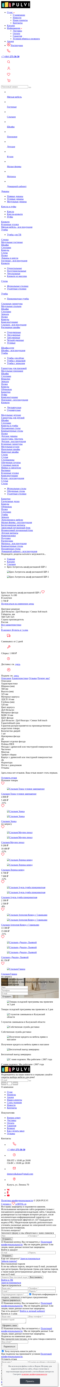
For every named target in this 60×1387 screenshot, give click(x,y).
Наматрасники (8, 535)
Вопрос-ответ (14, 1117)
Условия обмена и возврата (26, 38)
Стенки (5, 239)
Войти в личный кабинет (32, 1311)
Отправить (7, 997)
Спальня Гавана (9, 974)
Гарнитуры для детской (12, 417)
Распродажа (16, 45)
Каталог (11, 25)
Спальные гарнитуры (12, 303)
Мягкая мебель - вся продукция (16, 227)
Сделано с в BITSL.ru (13, 1204)
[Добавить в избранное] (43, 592)
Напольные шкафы (10, 449)
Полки (4, 255)
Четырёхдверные (15, 340)
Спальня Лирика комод (12, 870)
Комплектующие (9, 322)
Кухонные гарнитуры (12, 444)
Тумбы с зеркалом (16, 363)
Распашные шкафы (10, 327)
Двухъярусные (14, 407)
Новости (17, 17)
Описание (6, 678)
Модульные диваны (17, 201)
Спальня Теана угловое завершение (18, 794)
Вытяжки (5, 470)
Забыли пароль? (9, 1261)
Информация (14, 28)
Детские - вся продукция (13, 441)
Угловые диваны (15, 199)
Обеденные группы (11, 462)
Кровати (5, 222)
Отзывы (33, 678)
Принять (30, 1381)
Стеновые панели (10, 465)
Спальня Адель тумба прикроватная (19, 897)
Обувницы (6, 389)
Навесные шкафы (10, 452)
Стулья (4, 457)
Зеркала (5, 314)
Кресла (10, 211)
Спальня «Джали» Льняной (15, 957)
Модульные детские (11, 415)
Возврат (11, 1128)
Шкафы (5, 245)
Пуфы (10, 217)
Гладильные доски (10, 501)
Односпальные (14, 268)
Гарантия (17, 36)
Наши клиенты (14, 1100)
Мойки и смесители (11, 467)
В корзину (6, 630)
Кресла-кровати (15, 214)
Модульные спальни (11, 306)
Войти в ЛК (7, 1280)
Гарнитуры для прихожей (14, 368)
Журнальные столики (17, 286)
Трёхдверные (13, 337)
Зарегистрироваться (30, 1258)
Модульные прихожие (12, 371)
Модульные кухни (10, 446)
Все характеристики (11, 625)
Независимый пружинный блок (17, 530)
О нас (10, 12)
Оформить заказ (9, 1325)
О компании (19, 15)
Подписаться (9, 1346)
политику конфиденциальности (34, 1374)
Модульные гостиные (12, 242)
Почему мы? (43, 678)
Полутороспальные (16, 271)
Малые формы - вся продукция (16, 522)
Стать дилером (14, 1102)
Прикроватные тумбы (18, 298)
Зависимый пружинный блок (15, 527)
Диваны (5, 191)
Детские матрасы (9, 533)
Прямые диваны (15, 196)
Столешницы (7, 460)
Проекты (11, 1094)
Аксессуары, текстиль (12, 439)
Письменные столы (11, 428)
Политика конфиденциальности (17, 1200)
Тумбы (4, 229)
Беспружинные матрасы (13, 525)
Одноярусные (14, 410)
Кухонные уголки (10, 224)
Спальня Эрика (8, 821)
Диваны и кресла (9, 258)
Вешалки (5, 379)
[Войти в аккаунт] (30, 69)
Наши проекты (20, 20)
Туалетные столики (16, 288)
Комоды (5, 250)
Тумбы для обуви (15, 358)
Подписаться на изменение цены (17, 603)
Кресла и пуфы (8, 206)
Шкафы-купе (7, 348)
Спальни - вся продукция (13, 324)
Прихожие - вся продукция (14, 400)
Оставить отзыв (9, 777)
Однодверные (14, 332)
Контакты (18, 23)
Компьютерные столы (12, 431)
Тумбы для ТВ (14, 234)
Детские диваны (9, 436)
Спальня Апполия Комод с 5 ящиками (20, 925)
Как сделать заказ (15, 1131)
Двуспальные (13, 273)
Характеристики (20, 678)
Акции (10, 41)
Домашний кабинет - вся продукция (19, 551)
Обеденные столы (16, 491)
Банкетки (5, 392)
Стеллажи (6, 247)
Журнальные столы (16, 488)
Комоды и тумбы (9, 425)
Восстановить (36, 1277)
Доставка (17, 31)
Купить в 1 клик (20, 630)
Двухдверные (13, 335)
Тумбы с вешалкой (16, 360)
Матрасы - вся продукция (14, 543)
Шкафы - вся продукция (13, 350)
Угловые (11, 343)
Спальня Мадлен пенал (12, 842)
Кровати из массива (17, 276)
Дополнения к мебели (12, 520)
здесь (17, 664)
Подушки (6, 538)
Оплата (16, 33)
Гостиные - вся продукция (14, 260)
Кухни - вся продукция (12, 478)
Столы (4, 253)
